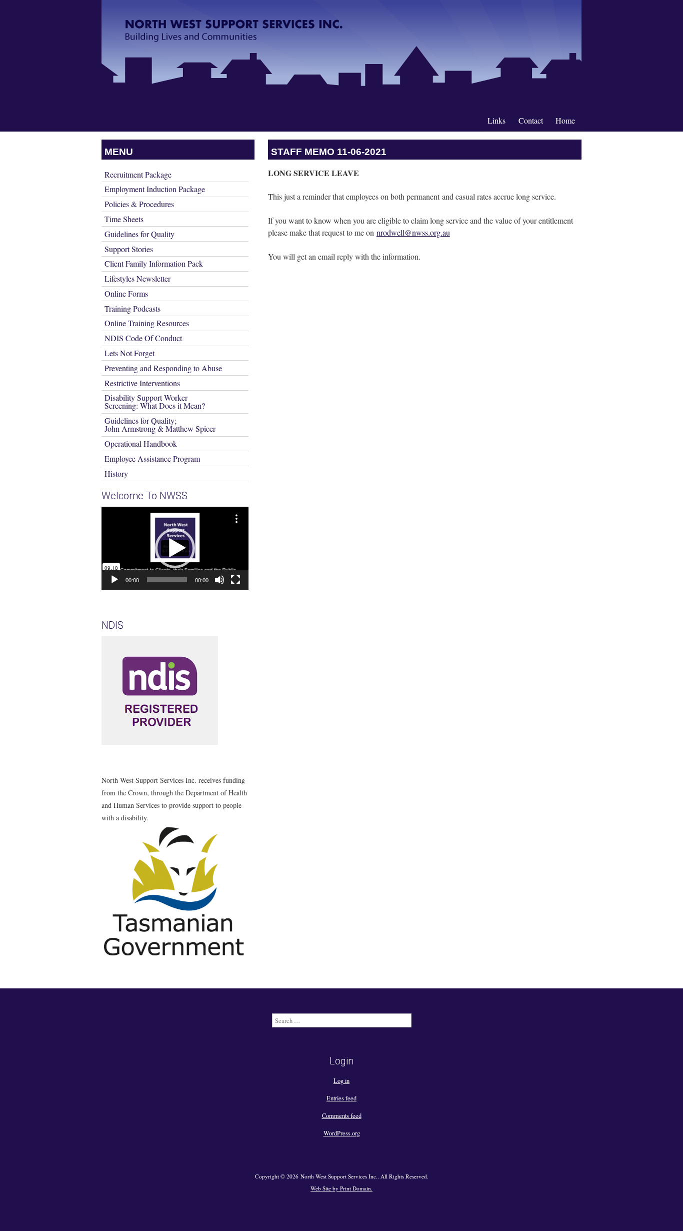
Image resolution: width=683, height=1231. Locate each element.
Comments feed (342, 1115)
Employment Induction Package (154, 189)
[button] (175, 548)
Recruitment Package (138, 174)
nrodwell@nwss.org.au (413, 232)
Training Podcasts (132, 308)
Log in (342, 1080)
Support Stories (128, 249)
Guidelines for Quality (139, 234)
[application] (175, 548)
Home (565, 120)
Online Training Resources (146, 323)
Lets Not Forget (129, 353)
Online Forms (126, 293)
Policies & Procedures (139, 204)
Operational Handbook (140, 443)
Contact (530, 120)
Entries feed (341, 1098)
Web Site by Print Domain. (341, 1188)
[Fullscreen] (235, 580)
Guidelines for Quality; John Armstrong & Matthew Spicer (160, 424)
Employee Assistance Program (152, 458)
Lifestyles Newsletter (137, 278)
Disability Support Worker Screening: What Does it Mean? (154, 401)
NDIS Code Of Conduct (143, 338)
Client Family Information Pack (153, 263)
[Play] (115, 580)
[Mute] (219, 580)
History (116, 473)
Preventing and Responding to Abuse (163, 368)
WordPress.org (342, 1133)
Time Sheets (124, 219)
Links (497, 120)
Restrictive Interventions (142, 383)
